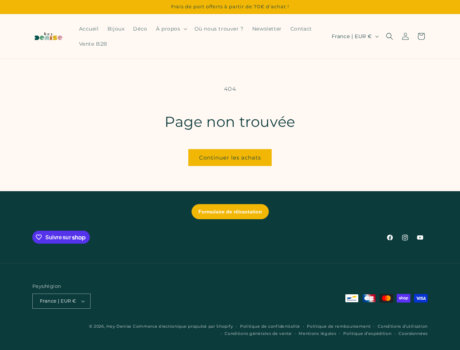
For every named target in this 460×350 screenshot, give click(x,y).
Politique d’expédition (367, 333)
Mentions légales (317, 333)
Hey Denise (119, 326)
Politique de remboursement (339, 326)
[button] (171, 28)
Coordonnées (413, 333)
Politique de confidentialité (270, 326)
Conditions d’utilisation (403, 326)
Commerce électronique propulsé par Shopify (183, 326)
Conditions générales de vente (258, 333)
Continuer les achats (230, 157)
